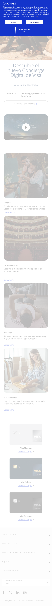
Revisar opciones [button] (24, 29)
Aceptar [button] (14, 22)
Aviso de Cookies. (30, 16)
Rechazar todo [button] (34, 22)
